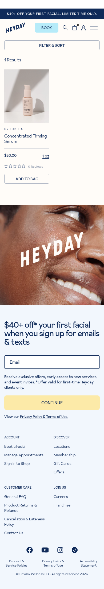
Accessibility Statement (88, 563)
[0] (74, 27)
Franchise (62, 505)
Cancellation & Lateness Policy (24, 521)
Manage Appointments (23, 455)
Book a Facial (14, 446)
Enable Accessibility (51, 4)
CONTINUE (52, 403)
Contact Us (13, 533)
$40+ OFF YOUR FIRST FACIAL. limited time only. (52, 13)
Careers (61, 496)
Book (46, 27)
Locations (62, 446)
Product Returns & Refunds (20, 507)
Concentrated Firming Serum (25, 138)
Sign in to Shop (17, 463)
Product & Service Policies (16, 563)
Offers (59, 472)
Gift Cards (62, 463)
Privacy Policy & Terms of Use (53, 563)
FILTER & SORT (52, 45)
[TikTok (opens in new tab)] (75, 550)
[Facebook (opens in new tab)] (29, 550)
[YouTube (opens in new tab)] (45, 550)
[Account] (83, 27)
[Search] (65, 27)
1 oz (45, 156)
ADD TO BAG (26, 179)
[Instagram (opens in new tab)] (60, 550)
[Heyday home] (15, 27)
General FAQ (15, 496)
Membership (65, 455)
